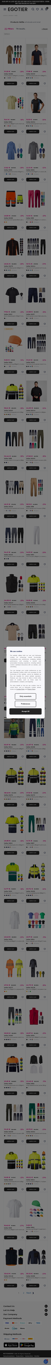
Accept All (25, 711)
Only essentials (25, 696)
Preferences (25, 704)
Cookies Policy (20, 689)
